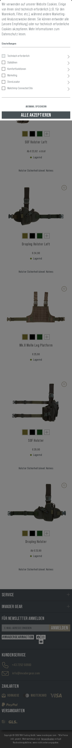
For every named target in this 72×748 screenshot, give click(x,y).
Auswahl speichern (36, 106)
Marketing (12, 75)
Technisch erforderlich (18, 55)
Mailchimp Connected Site (20, 88)
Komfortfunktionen (16, 68)
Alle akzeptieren (36, 115)
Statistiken (12, 62)
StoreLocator (13, 81)
